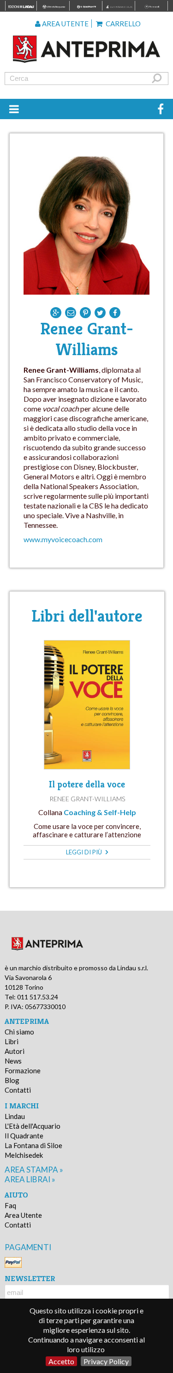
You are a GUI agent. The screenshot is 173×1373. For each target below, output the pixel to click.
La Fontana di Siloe (33, 1145)
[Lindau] (87, 49)
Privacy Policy (106, 1361)
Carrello (122, 23)
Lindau (15, 1116)
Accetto (61, 1361)
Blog (12, 1080)
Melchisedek (24, 1155)
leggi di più (84, 852)
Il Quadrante (24, 1135)
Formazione (23, 1070)
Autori (14, 1051)
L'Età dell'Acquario (32, 1126)
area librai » (30, 1179)
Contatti (18, 1090)
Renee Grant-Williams (87, 799)
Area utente (65, 23)
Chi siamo (19, 1032)
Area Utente (23, 1215)
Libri (11, 1041)
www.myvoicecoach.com (63, 539)
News (13, 1061)
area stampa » (34, 1169)
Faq (10, 1205)
